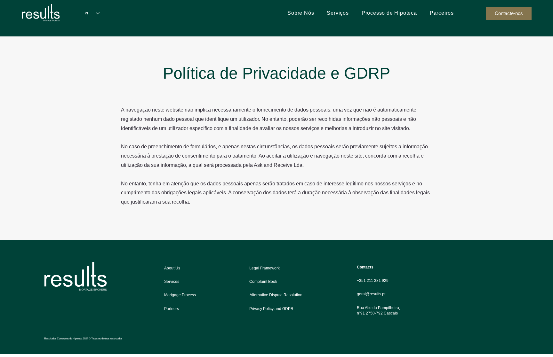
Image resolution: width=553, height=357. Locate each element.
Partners (171, 309)
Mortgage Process (180, 295)
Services (171, 281)
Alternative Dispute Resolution (276, 295)
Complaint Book (263, 281)
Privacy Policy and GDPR (271, 309)
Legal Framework (264, 268)
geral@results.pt (371, 294)
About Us (172, 268)
